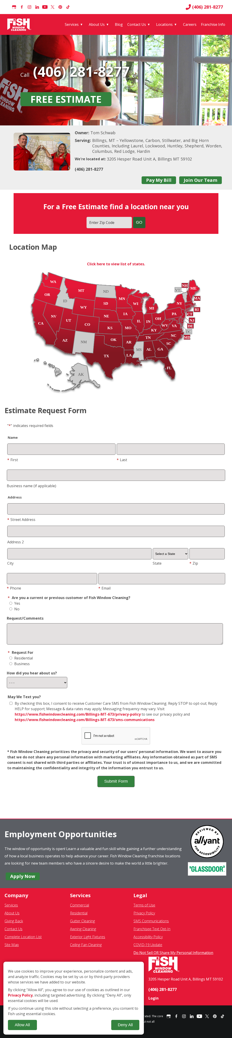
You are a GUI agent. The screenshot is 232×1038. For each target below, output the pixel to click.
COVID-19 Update (147, 944)
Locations (164, 24)
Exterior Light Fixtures (87, 936)
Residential (23, 658)
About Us (97, 24)
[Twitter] (52, 7)
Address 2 (15, 541)
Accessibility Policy (148, 936)
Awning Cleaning (83, 928)
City (10, 563)
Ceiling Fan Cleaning (86, 944)
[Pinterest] (60, 7)
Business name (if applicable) (31, 485)
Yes (16, 603)
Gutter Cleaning (82, 920)
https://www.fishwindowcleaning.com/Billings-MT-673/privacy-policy (78, 714)
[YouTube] (45, 7)
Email (104, 588)
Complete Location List (23, 936)
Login (153, 998)
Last (122, 459)
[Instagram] (29, 7)
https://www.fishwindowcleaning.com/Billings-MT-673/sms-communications (85, 719)
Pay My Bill (159, 180)
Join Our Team (200, 180)
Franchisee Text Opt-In (151, 928)
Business (21, 663)
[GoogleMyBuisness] (14, 7)
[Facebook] (21, 7)
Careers (189, 24)
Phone (14, 588)
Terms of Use (144, 905)
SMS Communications (151, 920)
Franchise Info (213, 24)
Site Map (12, 944)
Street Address (21, 519)
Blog (119, 24)
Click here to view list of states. (116, 263)
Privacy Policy (144, 913)
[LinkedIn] (37, 7)
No (16, 608)
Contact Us (136, 24)
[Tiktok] (68, 7)
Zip (193, 563)
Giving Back (14, 920)
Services (72, 24)
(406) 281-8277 (207, 7)
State (157, 563)
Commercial (79, 905)
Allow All (22, 1025)
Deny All (125, 1025)
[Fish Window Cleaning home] (20, 24)
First (12, 459)
